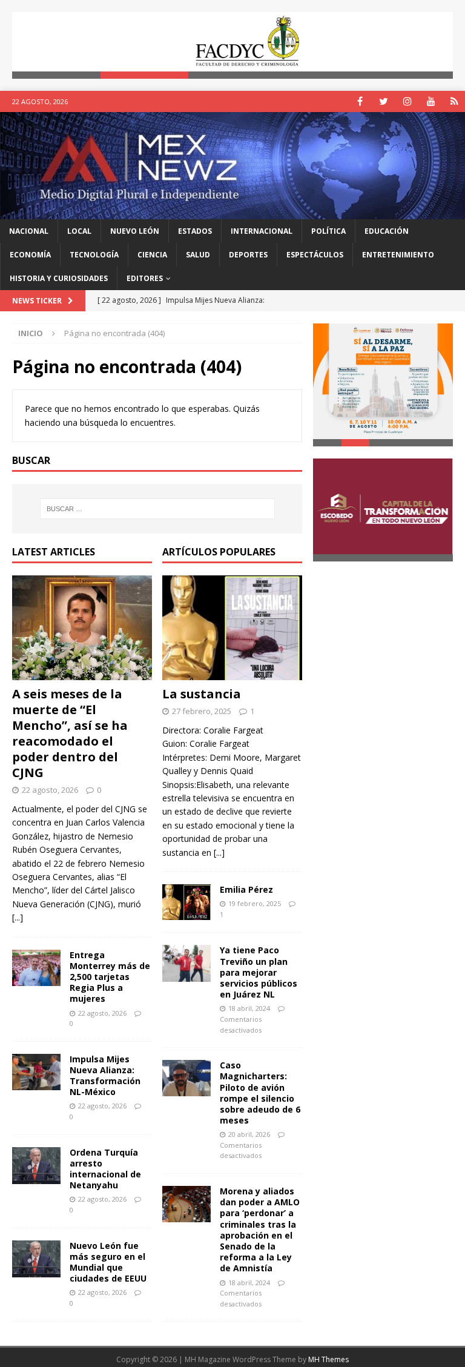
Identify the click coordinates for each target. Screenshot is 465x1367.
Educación (386, 231)
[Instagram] (407, 101)
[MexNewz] (232, 211)
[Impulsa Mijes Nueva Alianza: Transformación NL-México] (36, 1072)
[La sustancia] (232, 628)
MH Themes (328, 1359)
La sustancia (201, 694)
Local (79, 231)
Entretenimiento (398, 255)
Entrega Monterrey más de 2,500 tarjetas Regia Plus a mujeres (110, 977)
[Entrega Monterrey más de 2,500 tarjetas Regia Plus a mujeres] (36, 968)
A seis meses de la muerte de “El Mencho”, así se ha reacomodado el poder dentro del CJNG (70, 733)
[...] (17, 917)
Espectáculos (314, 255)
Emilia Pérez (246, 889)
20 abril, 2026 (249, 1134)
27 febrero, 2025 (201, 711)
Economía (30, 255)
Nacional (28, 231)
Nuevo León (134, 231)
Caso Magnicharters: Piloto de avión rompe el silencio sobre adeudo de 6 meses (260, 1092)
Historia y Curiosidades (59, 278)
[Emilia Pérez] (186, 902)
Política (328, 231)
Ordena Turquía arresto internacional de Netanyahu (105, 1169)
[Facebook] (360, 101)
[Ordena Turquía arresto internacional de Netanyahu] (36, 1165)
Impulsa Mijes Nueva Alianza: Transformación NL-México (105, 1075)
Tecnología (94, 255)
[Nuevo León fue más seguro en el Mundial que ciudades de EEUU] (36, 1258)
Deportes (248, 255)
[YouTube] (430, 101)
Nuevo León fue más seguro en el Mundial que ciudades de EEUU (108, 1262)
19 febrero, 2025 (254, 903)
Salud (198, 255)
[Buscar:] (157, 508)
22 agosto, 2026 (50, 789)
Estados (195, 231)
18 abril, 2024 (249, 1008)
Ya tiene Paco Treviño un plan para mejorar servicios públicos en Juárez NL (258, 972)
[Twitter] (383, 101)
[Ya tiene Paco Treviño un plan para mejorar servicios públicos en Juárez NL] (186, 963)
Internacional (261, 231)
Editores (145, 278)
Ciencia (152, 255)
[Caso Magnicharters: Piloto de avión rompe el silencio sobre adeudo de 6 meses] (186, 1078)
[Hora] (454, 101)
